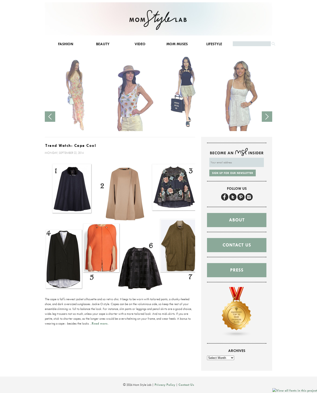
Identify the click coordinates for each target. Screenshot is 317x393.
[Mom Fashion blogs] (237, 336)
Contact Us (186, 385)
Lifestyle (214, 44)
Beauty (103, 44)
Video (140, 44)
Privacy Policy (165, 385)
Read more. (100, 323)
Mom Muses (177, 44)
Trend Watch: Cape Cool (70, 145)
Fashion (65, 44)
